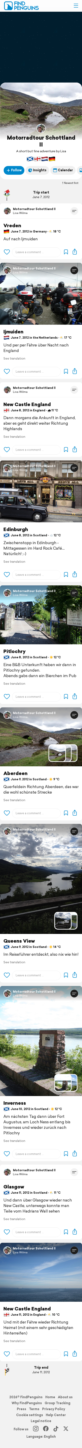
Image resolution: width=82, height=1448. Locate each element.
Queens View (19, 941)
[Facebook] (46, 1429)
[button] (76, 5)
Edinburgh (15, 529)
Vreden (12, 225)
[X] (66, 1429)
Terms (34, 1409)
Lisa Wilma (20, 213)
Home (50, 1397)
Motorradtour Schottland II (41, 141)
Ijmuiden (13, 331)
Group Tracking (57, 1403)
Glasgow (13, 1186)
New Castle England (27, 404)
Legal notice (41, 1421)
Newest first (71, 183)
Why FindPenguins (27, 1403)
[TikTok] (56, 1429)
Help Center (56, 1415)
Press (21, 1409)
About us (65, 1397)
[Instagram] (35, 1429)
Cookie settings (29, 1415)
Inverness (14, 1103)
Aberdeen (15, 773)
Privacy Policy (53, 1409)
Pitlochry (14, 651)
